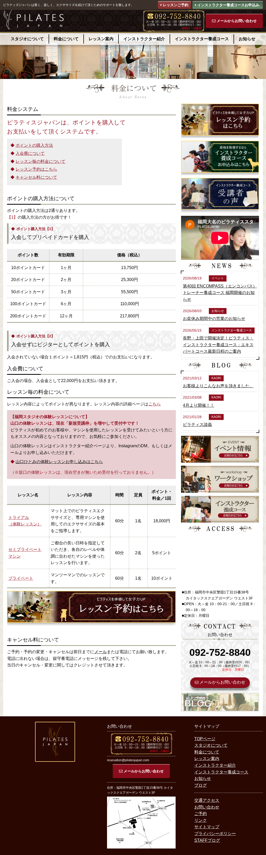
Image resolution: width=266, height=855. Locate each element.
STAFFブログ (207, 840)
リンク (200, 820)
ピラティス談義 (197, 424)
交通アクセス (206, 800)
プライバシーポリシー (215, 833)
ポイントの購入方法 (34, 145)
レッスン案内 (101, 39)
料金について (66, 39)
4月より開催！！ (198, 405)
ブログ (200, 785)
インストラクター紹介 (144, 39)
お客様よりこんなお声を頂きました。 (218, 386)
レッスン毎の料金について (40, 161)
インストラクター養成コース (202, 39)
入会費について (30, 153)
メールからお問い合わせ (236, 21)
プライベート (20, 578)
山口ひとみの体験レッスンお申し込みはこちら (59, 461)
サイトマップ (206, 827)
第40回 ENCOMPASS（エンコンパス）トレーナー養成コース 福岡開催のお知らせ (220, 293)
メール (100, 652)
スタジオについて (27, 39)
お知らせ (247, 39)
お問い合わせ (206, 807)
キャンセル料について (36, 177)
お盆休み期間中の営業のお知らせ (214, 318)
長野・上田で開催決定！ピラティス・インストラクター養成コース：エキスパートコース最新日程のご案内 (218, 344)
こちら (154, 404)
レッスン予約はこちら (36, 169)
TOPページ (204, 739)
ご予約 (200, 813)
